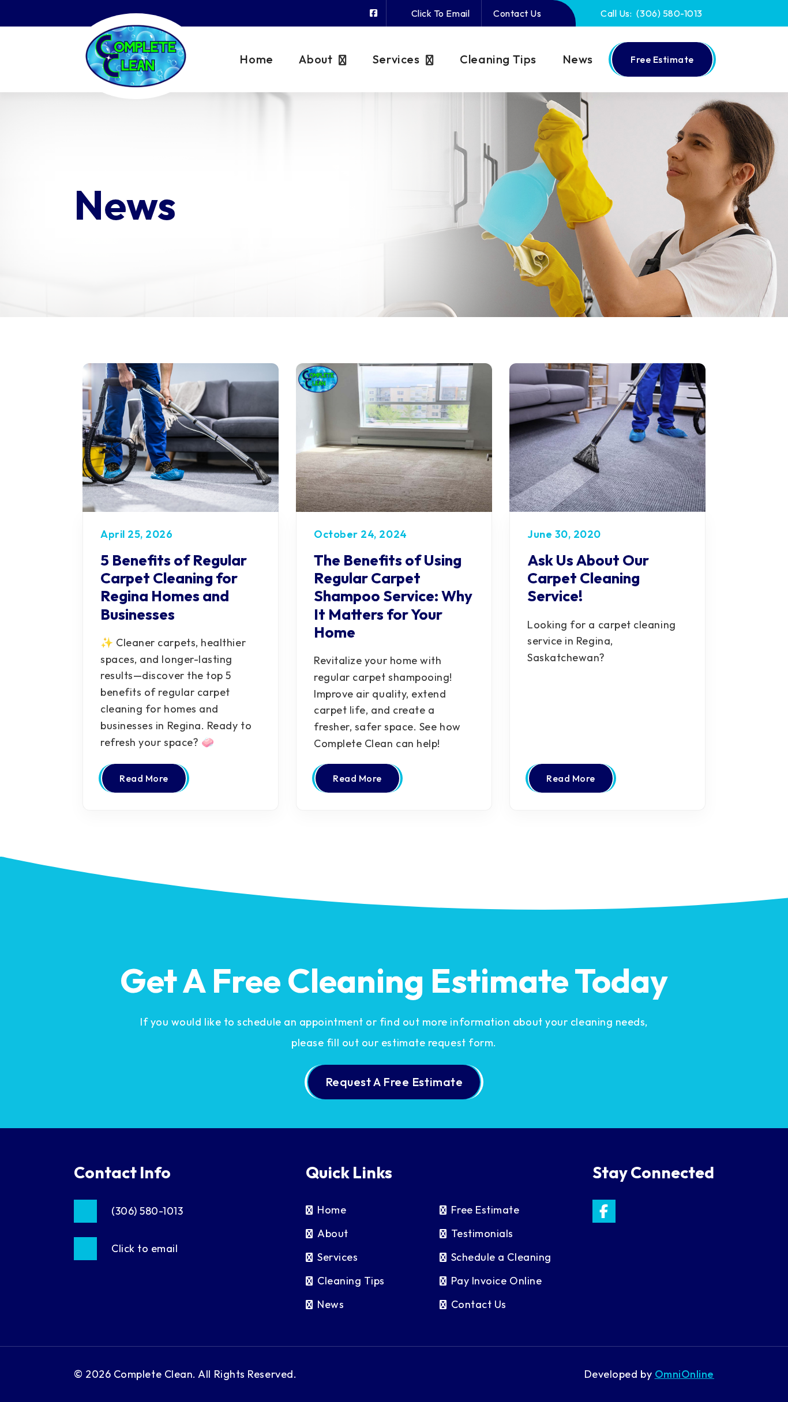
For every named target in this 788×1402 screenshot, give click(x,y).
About (315, 59)
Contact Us (517, 13)
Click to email (440, 13)
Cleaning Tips (498, 59)
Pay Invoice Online (496, 1280)
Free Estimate (662, 59)
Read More (143, 778)
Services (396, 59)
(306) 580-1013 (652, 13)
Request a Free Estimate (394, 1082)
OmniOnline (684, 1374)
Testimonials (482, 1233)
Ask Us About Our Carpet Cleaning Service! (588, 578)
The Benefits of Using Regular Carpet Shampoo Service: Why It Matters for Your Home (393, 596)
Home (256, 59)
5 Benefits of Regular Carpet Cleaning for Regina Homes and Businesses (173, 587)
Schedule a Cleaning (501, 1257)
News (577, 59)
